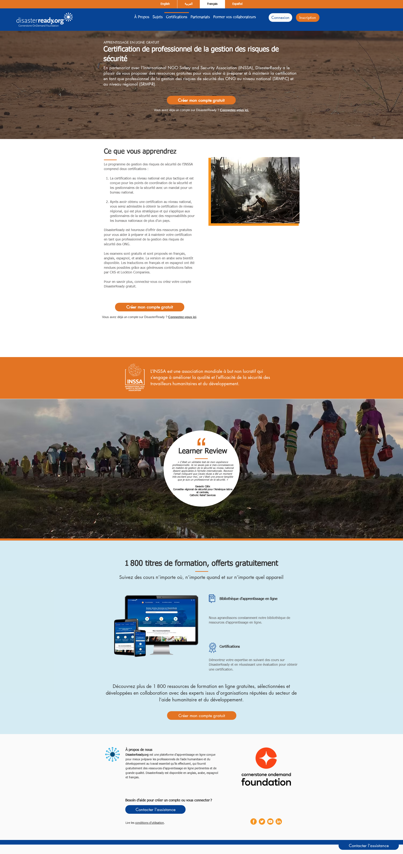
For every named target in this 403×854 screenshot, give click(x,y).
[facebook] (253, 821)
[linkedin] (279, 821)
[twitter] (262, 821)
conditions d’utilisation (149, 823)
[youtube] (270, 821)
